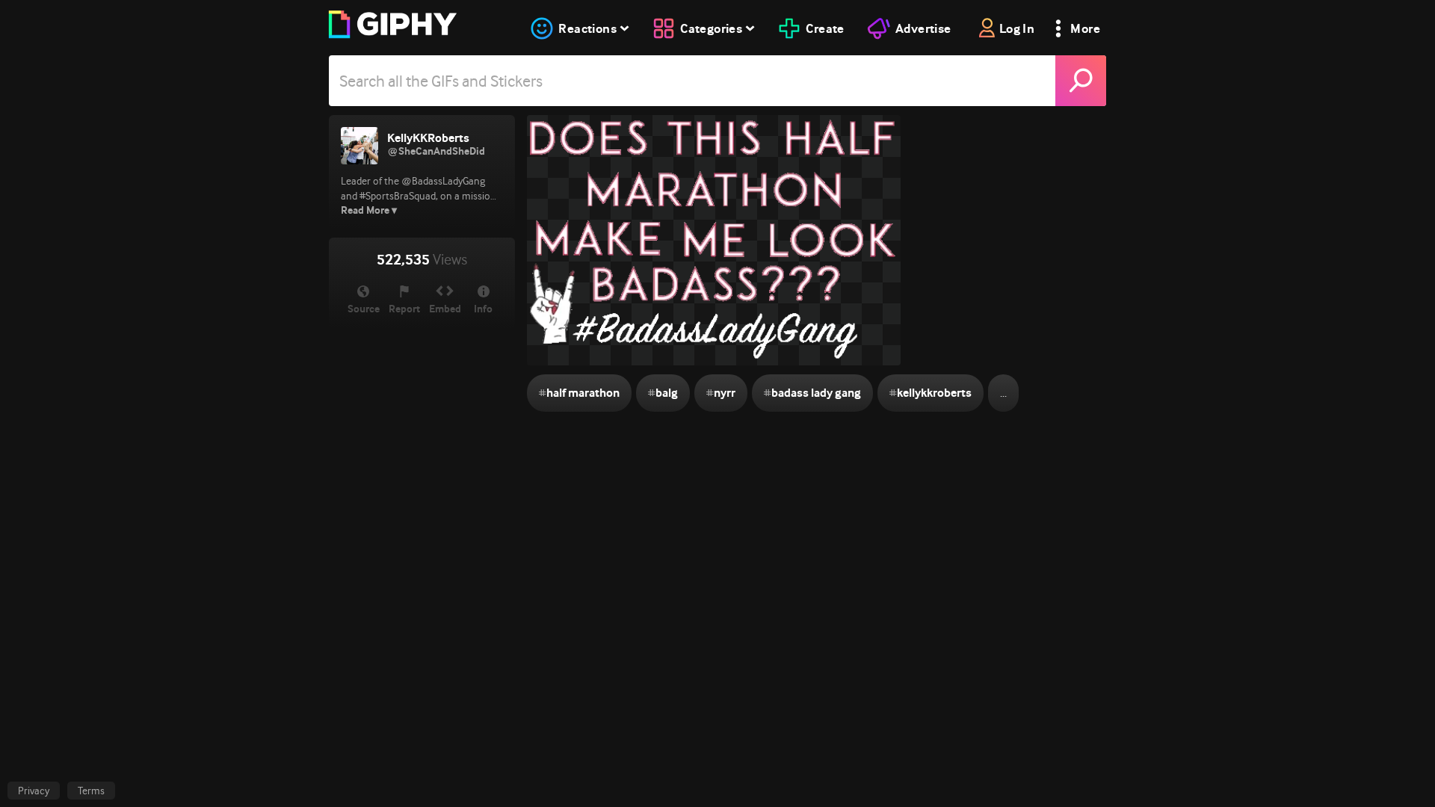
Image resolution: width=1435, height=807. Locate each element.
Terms (91, 791)
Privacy (33, 791)
